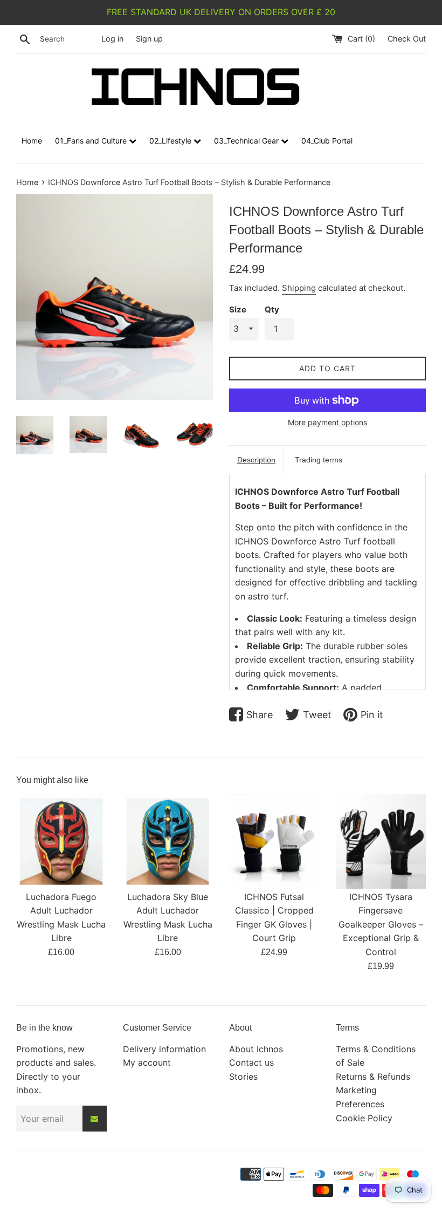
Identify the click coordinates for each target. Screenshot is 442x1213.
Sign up (149, 38)
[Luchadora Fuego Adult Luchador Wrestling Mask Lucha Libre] (61, 839)
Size (237, 309)
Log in (112, 38)
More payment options (327, 422)
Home (32, 140)
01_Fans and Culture (92, 140)
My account (147, 1062)
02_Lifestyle (171, 140)
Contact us (251, 1062)
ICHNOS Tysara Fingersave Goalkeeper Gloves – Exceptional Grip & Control (381, 924)
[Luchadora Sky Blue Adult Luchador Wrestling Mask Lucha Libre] (168, 839)
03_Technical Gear (247, 140)
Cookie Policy (364, 1118)
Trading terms (318, 459)
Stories (243, 1076)
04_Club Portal (327, 140)
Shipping (299, 288)
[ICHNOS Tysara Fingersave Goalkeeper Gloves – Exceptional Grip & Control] (381, 839)
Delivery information (164, 1049)
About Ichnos (256, 1049)
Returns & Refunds (373, 1076)
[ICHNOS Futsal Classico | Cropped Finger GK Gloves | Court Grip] (274, 839)
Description (256, 459)
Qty (272, 309)
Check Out (407, 38)
